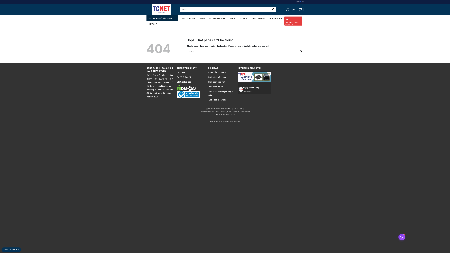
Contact (152, 24)
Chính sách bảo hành (217, 77)
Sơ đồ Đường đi (184, 77)
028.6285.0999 (291, 22)
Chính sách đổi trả (215, 87)
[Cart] (300, 9)
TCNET (232, 18)
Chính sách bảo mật (216, 82)
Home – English (188, 18)
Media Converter (217, 18)
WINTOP (202, 18)
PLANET (243, 18)
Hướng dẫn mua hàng (217, 100)
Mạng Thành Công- (251, 87)
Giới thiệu (181, 72)
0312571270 (161, 79)
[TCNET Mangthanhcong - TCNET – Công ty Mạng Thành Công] (161, 9)
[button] (290, 9)
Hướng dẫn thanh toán (217, 72)
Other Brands (257, 18)
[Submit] (273, 9)
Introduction (275, 18)
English (296, 2)
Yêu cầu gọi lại (12, 250)
